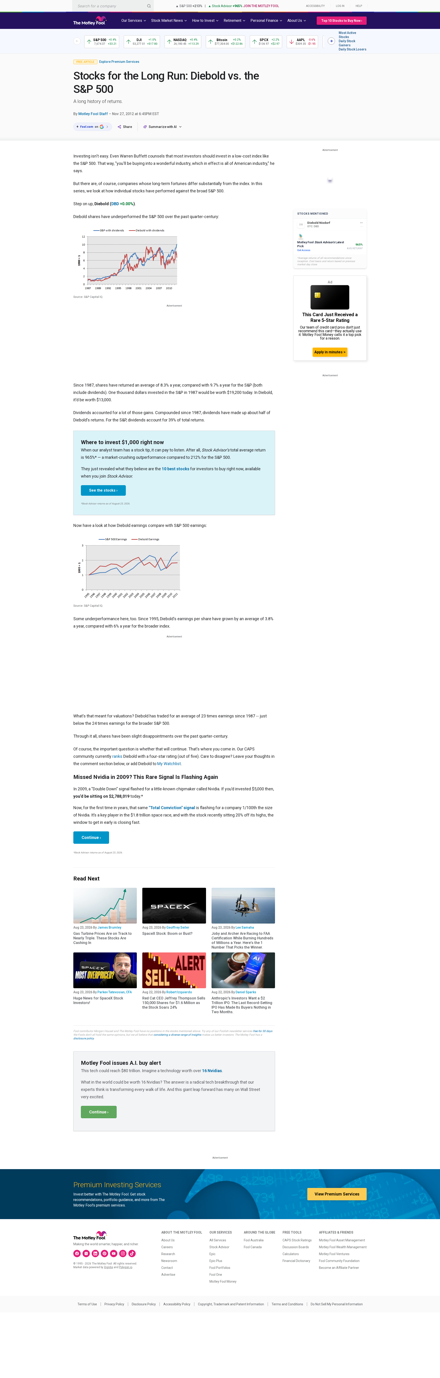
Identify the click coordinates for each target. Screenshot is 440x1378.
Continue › (91, 837)
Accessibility (315, 6)
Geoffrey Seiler (177, 927)
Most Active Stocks (347, 35)
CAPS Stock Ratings (297, 1240)
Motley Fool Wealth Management (343, 1247)
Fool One (215, 1274)
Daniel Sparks (246, 992)
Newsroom (169, 1261)
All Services (217, 1240)
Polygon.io (125, 1267)
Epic (212, 1254)
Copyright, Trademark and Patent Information (231, 1304)
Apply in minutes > (330, 352)
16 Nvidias (212, 1070)
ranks (117, 756)
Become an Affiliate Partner (339, 1268)
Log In (340, 6)
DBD (115, 203)
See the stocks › (103, 490)
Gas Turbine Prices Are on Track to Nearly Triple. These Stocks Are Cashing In (102, 938)
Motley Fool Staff (93, 114)
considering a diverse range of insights (177, 1034)
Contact (167, 1268)
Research (168, 1254)
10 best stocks (175, 468)
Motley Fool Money (222, 1281)
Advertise (168, 1274)
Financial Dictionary (296, 1261)
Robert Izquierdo (179, 992)
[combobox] (113, 6)
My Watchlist (169, 763)
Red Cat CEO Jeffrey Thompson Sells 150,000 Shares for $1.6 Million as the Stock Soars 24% (173, 1003)
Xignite (108, 1267)
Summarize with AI (163, 127)
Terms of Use (87, 1304)
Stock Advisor (219, 1247)
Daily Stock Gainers (347, 43)
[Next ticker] (331, 41)
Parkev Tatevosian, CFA (114, 992)
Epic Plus (215, 1261)
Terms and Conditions (287, 1304)
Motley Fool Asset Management (342, 1240)
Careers (167, 1247)
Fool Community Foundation (339, 1261)
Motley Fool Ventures (334, 1254)
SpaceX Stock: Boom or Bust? (167, 933)
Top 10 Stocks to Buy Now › (341, 20)
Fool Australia (254, 1240)
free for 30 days (262, 1031)
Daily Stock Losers (352, 49)
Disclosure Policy (144, 1304)
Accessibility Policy (176, 1304)
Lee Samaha (245, 927)
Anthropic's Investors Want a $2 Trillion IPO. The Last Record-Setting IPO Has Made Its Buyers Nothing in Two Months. (242, 1005)
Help (359, 6)
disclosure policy (83, 1038)
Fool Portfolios (219, 1268)
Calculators (291, 1254)
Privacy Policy (114, 1304)
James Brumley (109, 927)
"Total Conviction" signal (172, 807)
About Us (168, 1240)
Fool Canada (253, 1247)
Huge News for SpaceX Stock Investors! (98, 1000)
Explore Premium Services (119, 62)
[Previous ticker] (77, 41)
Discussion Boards (296, 1247)
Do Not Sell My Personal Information (337, 1304)
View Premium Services (337, 1194)
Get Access (303, 250)
